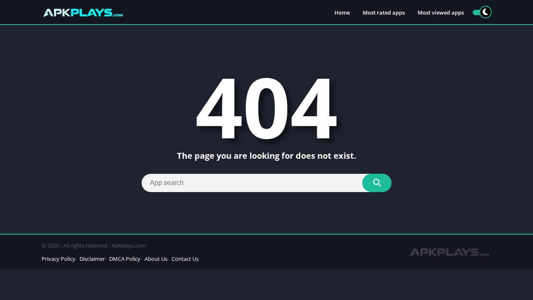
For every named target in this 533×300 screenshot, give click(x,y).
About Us (155, 258)
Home (342, 12)
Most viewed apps (441, 12)
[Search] (376, 183)
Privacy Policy (58, 258)
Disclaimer (92, 258)
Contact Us (185, 258)
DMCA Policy (124, 258)
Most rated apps (384, 12)
